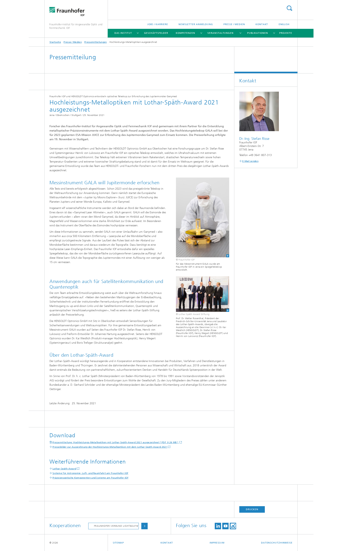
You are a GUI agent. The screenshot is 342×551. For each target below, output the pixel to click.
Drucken (252, 509)
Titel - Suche (289, 8)
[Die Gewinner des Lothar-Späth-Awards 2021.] (202, 294)
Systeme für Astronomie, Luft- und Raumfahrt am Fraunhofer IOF (90, 473)
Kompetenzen (185, 33)
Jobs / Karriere (157, 24)
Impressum (217, 542)
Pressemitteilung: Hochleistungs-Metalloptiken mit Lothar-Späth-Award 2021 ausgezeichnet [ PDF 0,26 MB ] (115, 442)
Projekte (285, 33)
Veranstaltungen (220, 33)
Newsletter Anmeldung (196, 24)
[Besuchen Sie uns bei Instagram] (233, 526)
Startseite (55, 42)
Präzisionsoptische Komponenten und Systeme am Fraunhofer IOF (90, 477)
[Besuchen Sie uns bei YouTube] (225, 526)
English (284, 24)
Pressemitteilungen (95, 42)
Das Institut (123, 33)
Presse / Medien (234, 24)
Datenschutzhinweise (277, 542)
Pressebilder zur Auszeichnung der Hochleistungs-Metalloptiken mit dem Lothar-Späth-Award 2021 (109, 447)
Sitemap (118, 542)
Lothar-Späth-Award (64, 468)
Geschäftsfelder (156, 33)
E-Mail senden (250, 161)
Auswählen (144, 526)
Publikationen (257, 33)
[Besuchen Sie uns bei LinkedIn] (218, 526)
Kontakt (262, 24)
